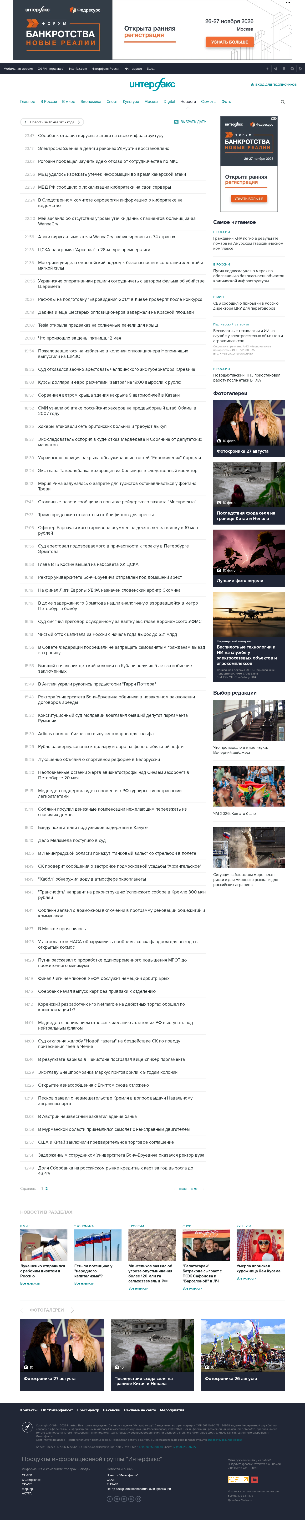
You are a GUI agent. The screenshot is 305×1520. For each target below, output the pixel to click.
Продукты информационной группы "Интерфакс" (92, 1459)
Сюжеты (208, 102)
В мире (68, 102)
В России (49, 102)
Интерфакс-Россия (106, 69)
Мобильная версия (18, 69)
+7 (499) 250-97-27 (184, 1447)
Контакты (28, 1410)
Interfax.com (78, 69)
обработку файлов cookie (225, 1440)
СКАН (111, 1480)
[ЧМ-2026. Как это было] (249, 807)
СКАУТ (27, 1484)
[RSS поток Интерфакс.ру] (131, 1499)
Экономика (91, 102)
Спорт (112, 102)
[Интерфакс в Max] (138, 1499)
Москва (151, 102)
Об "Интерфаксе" (51, 69)
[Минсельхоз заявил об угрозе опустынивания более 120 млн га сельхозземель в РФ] (152, 1260)
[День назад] (25, 122)
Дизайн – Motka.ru (240, 1500)
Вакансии (111, 1410)
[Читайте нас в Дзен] (110, 1499)
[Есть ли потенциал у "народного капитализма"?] (98, 1260)
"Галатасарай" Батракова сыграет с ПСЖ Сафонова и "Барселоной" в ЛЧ (202, 1274)
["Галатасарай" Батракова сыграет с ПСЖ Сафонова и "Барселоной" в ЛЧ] (206, 1260)
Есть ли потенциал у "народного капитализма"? (93, 1271)
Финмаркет (133, 69)
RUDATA (112, 1484)
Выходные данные (240, 1496)
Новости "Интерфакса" (122, 1475)
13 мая (198, 1188)
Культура (131, 102)
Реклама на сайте (140, 1410)
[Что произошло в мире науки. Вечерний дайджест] (249, 741)
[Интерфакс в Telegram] (117, 1499)
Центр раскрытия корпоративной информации (139, 1489)
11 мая (180, 1188)
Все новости (30, 1283)
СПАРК (27, 1475)
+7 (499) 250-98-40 (151, 1447)
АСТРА (27, 1493)
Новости (188, 102)
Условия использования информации (253, 1491)
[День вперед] (79, 122)
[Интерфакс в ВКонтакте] (124, 1499)
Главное (27, 102)
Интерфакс (152, 84)
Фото (226, 102)
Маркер (27, 1489)
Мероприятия (172, 1410)
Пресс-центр (88, 1410)
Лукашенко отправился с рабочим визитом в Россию (42, 1271)
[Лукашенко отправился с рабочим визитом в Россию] (43, 1260)
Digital (169, 102)
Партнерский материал (231, 324)
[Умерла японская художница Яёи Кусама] (260, 1260)
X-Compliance (31, 1480)
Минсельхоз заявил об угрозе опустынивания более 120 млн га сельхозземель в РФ (150, 1274)
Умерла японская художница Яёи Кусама (258, 1269)
